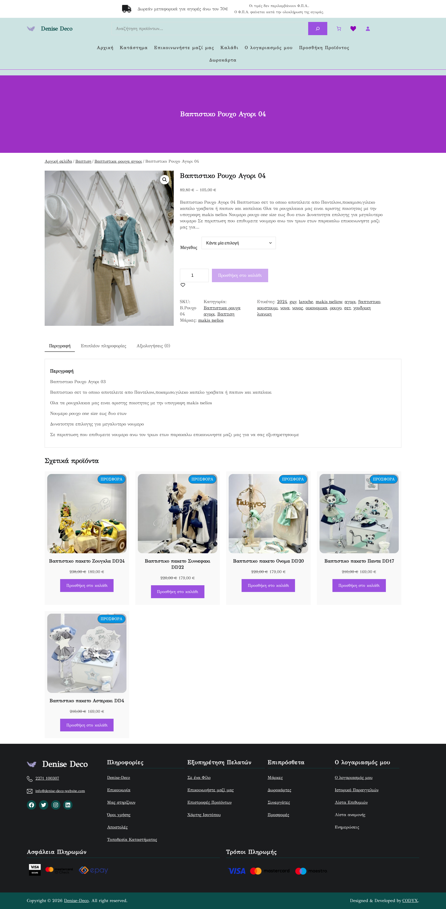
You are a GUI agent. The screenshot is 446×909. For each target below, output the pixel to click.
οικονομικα (316, 308)
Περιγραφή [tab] (59, 346)
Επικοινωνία (118, 789)
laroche (306, 301)
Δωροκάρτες (279, 789)
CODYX (410, 900)
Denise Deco (57, 28)
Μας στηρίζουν (121, 802)
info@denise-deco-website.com (60, 791)
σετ (347, 308)
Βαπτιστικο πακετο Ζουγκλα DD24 (87, 561)
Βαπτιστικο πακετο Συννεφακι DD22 (177, 564)
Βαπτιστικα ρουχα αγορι (118, 161)
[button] (164, 179)
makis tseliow (329, 301)
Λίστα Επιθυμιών (351, 802)
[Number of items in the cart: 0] (339, 28)
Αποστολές (117, 827)
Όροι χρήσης (118, 814)
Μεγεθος (188, 247)
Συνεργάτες (279, 802)
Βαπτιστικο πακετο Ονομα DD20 (268, 561)
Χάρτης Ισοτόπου (204, 814)
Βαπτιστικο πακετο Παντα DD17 (359, 561)
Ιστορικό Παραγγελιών (356, 789)
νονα (285, 308)
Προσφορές (278, 814)
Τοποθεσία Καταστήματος (132, 839)
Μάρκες (275, 777)
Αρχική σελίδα (58, 161)
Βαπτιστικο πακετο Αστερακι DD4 (87, 701)
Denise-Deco (118, 777)
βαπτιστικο (369, 301)
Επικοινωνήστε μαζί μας (210, 789)
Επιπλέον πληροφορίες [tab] (103, 346)
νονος (297, 308)
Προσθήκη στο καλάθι (240, 275)
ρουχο (335, 308)
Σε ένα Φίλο (199, 777)
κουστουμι (267, 308)
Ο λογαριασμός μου (353, 777)
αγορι (350, 301)
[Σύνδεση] (367, 28)
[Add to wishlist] (183, 285)
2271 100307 (47, 778)
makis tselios (211, 320)
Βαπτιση (83, 161)
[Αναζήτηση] (317, 28)
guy (293, 301)
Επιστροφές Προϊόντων (209, 802)
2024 (282, 301)
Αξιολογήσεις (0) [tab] (153, 346)
